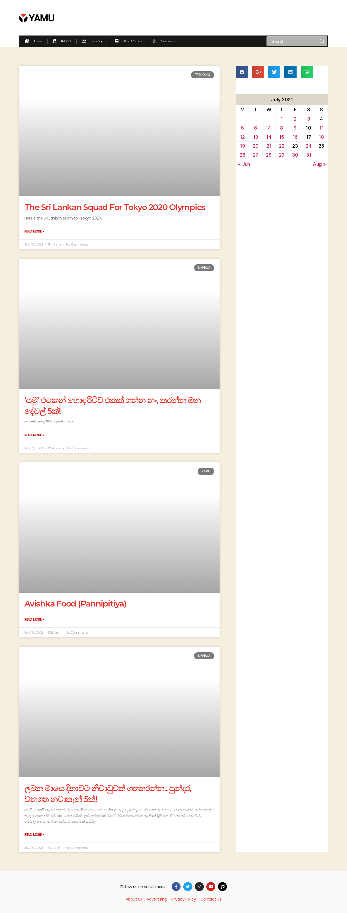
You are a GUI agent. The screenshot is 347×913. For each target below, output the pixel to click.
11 (321, 128)
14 (268, 137)
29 (281, 155)
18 (321, 137)
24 (308, 146)
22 (281, 146)
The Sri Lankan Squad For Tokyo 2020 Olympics (114, 207)
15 (281, 137)
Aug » (319, 164)
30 (295, 155)
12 (242, 137)
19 (242, 146)
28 (268, 155)
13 (255, 137)
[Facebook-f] (176, 886)
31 (308, 155)
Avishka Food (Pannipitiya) (75, 604)
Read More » (34, 231)
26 (242, 155)
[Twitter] (187, 886)
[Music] (222, 886)
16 (295, 137)
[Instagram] (199, 886)
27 (255, 155)
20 (255, 146)
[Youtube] (210, 886)
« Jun (244, 164)
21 (268, 146)
